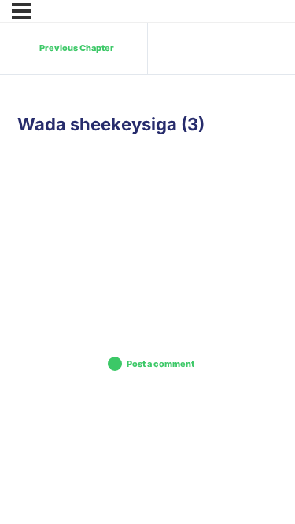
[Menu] (21, 11)
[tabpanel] (147, 221)
